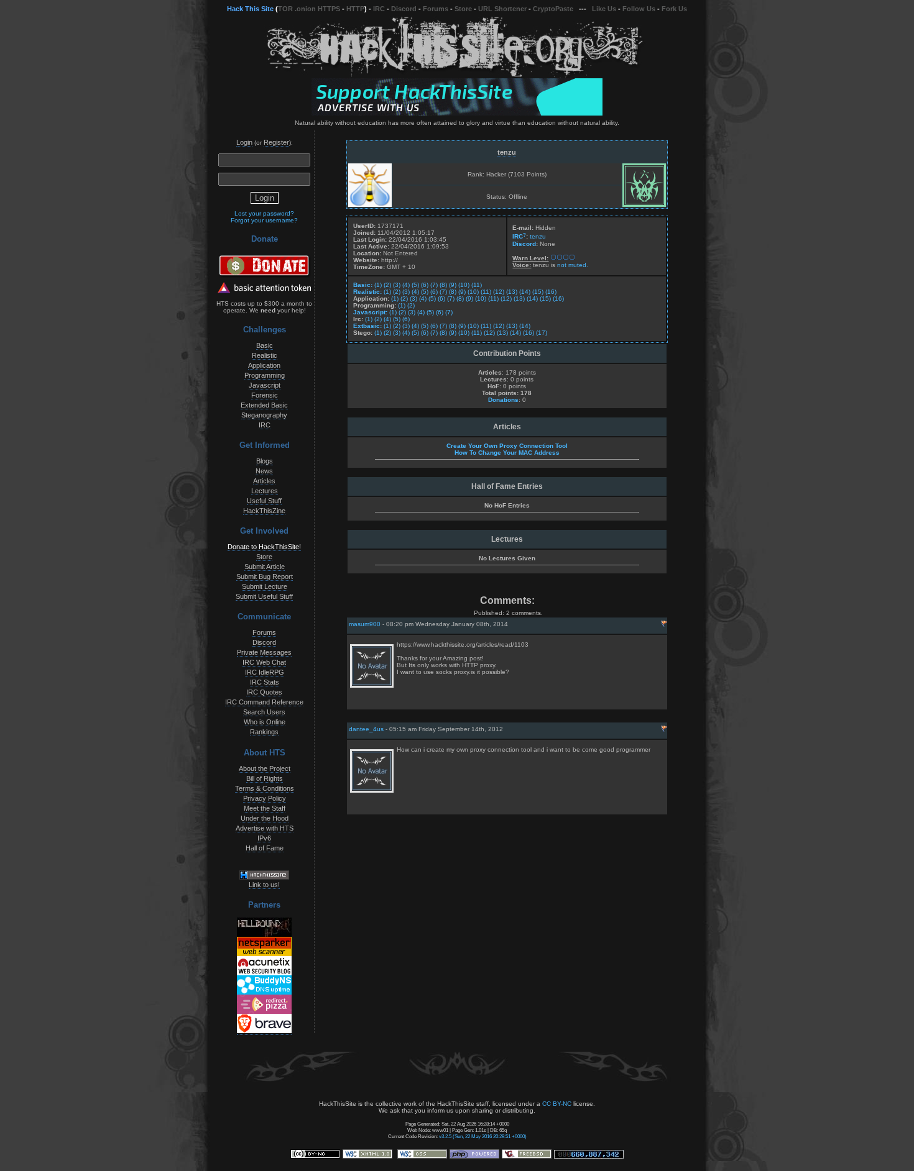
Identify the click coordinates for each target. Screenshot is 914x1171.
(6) (424, 284)
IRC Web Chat (264, 662)
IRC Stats (264, 682)
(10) (463, 284)
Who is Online (264, 722)
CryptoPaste (553, 8)
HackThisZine (264, 510)
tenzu (506, 152)
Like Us (604, 8)
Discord (404, 8)
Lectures (264, 490)
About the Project (264, 768)
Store (463, 8)
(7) (434, 284)
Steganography (264, 415)
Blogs (264, 461)
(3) (396, 284)
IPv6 (264, 838)
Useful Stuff (264, 500)
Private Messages (264, 652)
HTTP (355, 8)
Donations (503, 399)
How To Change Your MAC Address (507, 452)
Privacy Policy (264, 798)
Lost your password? (264, 213)
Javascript (264, 385)
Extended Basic (264, 405)
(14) (524, 291)
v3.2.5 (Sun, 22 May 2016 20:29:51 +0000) (483, 1136)
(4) (406, 284)
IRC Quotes (264, 692)
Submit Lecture (264, 586)
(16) (550, 291)
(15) (537, 291)
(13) (511, 291)
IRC (379, 8)
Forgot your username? (264, 220)
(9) (452, 284)
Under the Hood (265, 818)
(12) (498, 291)
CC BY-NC (556, 1103)
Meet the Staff (264, 808)
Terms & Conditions (264, 788)
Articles (264, 481)
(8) (443, 284)
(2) (387, 284)
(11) (476, 284)
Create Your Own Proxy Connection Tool (507, 445)
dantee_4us (366, 729)
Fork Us (674, 8)
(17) (541, 332)
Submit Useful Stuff (264, 596)
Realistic (264, 355)
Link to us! (264, 884)
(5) (415, 284)
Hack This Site (250, 8)
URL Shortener (502, 8)
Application (264, 365)
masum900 (365, 624)
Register (276, 142)
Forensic (264, 395)
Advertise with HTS (264, 828)
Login (244, 142)
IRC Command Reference (264, 702)
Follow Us (638, 8)
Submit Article (264, 566)
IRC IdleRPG (264, 672)
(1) (378, 284)
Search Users (264, 712)
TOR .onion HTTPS (309, 8)
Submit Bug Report (264, 576)
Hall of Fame (265, 848)
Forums (435, 8)
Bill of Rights (264, 778)
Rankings (264, 732)
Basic (264, 345)
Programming (264, 375)
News (264, 471)
